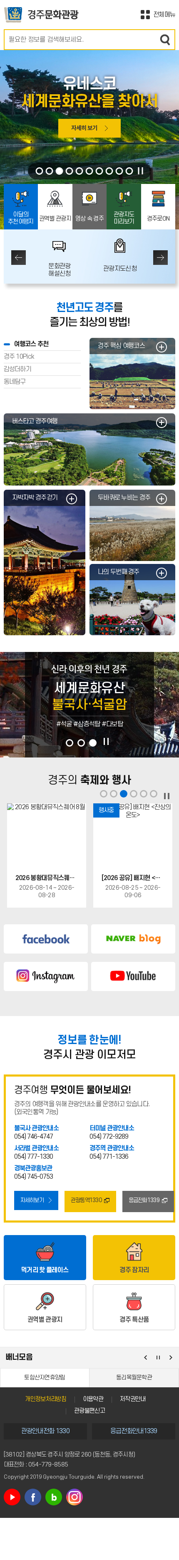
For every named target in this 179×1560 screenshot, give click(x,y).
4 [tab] (69, 171)
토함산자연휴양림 (44, 1377)
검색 (164, 39)
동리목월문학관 (134, 1377)
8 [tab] (109, 171)
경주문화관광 (41, 15)
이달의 (21, 218)
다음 (160, 257)
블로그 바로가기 (53, 1497)
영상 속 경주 (89, 218)
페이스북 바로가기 (33, 1497)
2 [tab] (49, 171)
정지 (141, 171)
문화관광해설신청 (59, 269)
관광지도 (124, 218)
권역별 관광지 (55, 218)
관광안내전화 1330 (45, 1431)
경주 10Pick (19, 356)
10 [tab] (129, 171)
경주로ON (158, 218)
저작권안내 (133, 1399)
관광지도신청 (120, 268)
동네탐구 (15, 381)
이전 (18, 257)
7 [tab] (99, 171)
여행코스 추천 (31, 344)
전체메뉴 (164, 14)
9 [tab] (119, 171)
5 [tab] (79, 171)
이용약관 (93, 1399)
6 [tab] (89, 171)
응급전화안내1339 (133, 1431)
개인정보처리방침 (45, 1399)
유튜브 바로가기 (12, 1497)
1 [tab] (39, 171)
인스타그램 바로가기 (74, 1497)
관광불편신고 (89, 1410)
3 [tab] (59, 171)
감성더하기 (18, 369)
